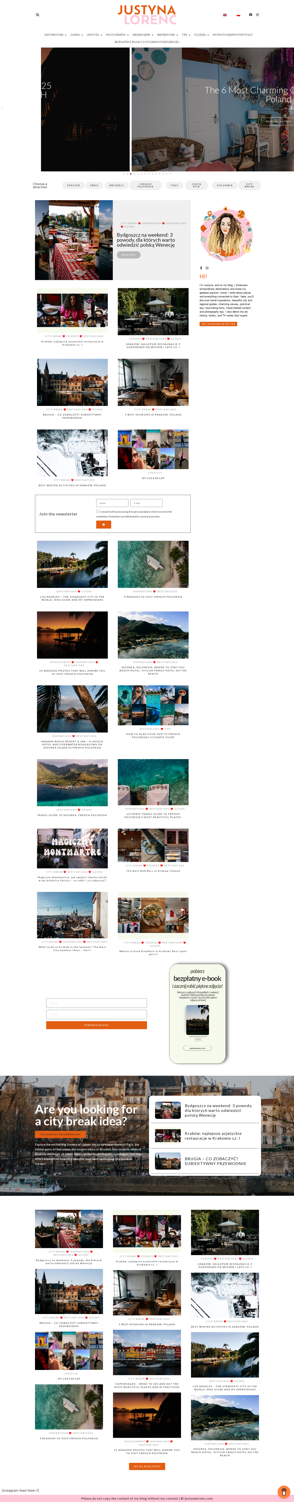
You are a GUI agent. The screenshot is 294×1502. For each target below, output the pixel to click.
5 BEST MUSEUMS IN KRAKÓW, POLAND (153, 414)
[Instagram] (257, 14)
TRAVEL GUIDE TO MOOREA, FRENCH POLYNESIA (72, 815)
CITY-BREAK (129, 223)
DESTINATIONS (176, 223)
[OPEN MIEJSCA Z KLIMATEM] (152, 35)
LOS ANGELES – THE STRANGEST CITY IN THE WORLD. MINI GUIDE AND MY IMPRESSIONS (72, 598)
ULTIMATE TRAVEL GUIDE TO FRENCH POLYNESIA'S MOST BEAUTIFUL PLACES (153, 815)
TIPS (168, 729)
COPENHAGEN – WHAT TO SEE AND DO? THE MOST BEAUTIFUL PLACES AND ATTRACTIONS (147, 1385)
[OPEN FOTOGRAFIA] (128, 35)
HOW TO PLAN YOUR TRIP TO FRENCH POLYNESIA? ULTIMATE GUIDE (153, 736)
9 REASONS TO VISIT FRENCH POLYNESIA (153, 596)
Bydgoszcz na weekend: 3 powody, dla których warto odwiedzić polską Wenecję (218, 1110)
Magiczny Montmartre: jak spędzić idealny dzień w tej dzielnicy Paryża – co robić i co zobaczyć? (72, 879)
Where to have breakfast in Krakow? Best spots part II (153, 953)
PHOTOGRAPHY (60, 662)
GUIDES (130, 226)
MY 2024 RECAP (153, 478)
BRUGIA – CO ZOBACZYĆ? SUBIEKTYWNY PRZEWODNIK (72, 416)
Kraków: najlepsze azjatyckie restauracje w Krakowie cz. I (72, 343)
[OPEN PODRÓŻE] (65, 35)
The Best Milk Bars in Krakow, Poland (153, 870)
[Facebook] (250, 14)
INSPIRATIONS (151, 223)
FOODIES (72, 336)
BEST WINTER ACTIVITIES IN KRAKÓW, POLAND (72, 485)
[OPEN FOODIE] (208, 35)
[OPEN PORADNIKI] (189, 35)
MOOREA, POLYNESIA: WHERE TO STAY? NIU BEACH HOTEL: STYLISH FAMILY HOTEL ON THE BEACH (153, 670)
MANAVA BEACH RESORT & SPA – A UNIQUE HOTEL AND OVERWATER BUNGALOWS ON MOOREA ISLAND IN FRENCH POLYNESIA (72, 744)
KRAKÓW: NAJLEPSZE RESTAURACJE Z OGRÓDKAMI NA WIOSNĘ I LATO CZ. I (153, 346)
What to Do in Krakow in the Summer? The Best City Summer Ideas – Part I (72, 948)
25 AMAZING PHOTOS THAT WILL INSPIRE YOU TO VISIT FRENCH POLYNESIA (147, 94)
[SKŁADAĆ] (103, 525)
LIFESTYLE (155, 472)
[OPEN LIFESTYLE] (101, 35)
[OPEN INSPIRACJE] (177, 35)
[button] (37, 14)
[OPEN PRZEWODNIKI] (82, 35)
